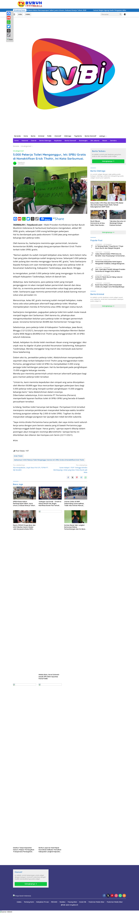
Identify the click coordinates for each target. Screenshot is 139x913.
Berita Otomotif (90, 136)
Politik (49, 136)
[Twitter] (10, 26)
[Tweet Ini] (72, 477)
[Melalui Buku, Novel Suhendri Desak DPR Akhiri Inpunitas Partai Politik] (50, 591)
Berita (33, 136)
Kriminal (41, 136)
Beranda (17, 136)
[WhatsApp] (10, 22)
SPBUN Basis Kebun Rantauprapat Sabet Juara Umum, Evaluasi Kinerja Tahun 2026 (24, 504)
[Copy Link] (10, 35)
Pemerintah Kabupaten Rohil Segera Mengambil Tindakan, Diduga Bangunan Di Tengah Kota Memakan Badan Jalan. (109, 263)
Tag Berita (78, 136)
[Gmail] (10, 18)
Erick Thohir (18, 456)
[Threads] (10, 31)
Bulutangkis (83, 141)
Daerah (33, 141)
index (20, 14)
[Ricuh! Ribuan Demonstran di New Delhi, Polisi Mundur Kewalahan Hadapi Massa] (98, 214)
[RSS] (124, 896)
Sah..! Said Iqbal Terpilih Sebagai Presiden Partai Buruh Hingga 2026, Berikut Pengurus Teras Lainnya (110, 270)
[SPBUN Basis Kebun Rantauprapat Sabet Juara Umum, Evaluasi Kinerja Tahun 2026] (24, 493)
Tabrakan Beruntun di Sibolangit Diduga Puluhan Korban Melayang (117, 223)
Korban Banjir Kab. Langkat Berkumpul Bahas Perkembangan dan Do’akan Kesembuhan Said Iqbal (74, 527)
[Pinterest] (112, 896)
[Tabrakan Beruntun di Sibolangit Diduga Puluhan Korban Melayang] (118, 214)
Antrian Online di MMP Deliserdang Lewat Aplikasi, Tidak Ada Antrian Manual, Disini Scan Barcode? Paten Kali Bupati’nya (75, 504)
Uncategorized (18, 151)
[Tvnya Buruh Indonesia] (69, 75)
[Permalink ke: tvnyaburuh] (15, 163)
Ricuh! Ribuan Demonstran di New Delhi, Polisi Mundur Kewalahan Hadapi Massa (97, 223)
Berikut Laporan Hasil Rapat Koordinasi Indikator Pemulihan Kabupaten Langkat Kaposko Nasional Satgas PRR (50, 850)
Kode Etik (82, 902)
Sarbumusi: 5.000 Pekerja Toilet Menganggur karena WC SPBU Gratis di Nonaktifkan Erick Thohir (49, 460)
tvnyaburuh (21, 162)
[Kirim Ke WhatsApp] (85, 477)
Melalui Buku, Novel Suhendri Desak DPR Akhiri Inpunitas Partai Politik (49, 676)
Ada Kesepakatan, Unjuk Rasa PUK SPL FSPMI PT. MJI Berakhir (30, 467)
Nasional (25, 141)
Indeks (28, 14)
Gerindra (113, 141)
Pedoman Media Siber (96, 902)
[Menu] (14, 14)
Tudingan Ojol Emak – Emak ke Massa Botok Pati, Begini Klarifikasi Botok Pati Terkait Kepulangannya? (50, 504)
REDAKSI (54, 902)
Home (26, 136)
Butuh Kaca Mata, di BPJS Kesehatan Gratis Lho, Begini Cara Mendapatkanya (109, 286)
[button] (120, 14)
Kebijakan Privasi (42, 902)
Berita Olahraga (45, 141)
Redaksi (62, 902)
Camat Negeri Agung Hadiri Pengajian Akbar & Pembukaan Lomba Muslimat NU (97, 10)
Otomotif (58, 136)
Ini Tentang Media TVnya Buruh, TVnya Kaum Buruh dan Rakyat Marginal (109, 247)
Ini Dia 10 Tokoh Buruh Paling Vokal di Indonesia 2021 (108, 278)
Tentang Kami (29, 902)
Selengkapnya (107, 161)
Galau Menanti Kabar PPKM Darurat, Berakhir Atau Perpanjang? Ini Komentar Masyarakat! (110, 255)
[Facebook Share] (68, 477)
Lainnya (102, 136)
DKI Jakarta (95, 141)
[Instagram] (116, 896)
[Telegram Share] (81, 477)
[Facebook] (10, 13)
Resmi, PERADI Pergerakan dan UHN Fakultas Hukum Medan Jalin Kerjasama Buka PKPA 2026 (24, 527)
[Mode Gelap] (125, 14)
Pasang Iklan (72, 902)
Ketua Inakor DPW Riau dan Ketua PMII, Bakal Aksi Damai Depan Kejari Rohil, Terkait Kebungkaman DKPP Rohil (106, 205)
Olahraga (67, 136)
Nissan (104, 141)
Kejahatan (58, 141)
